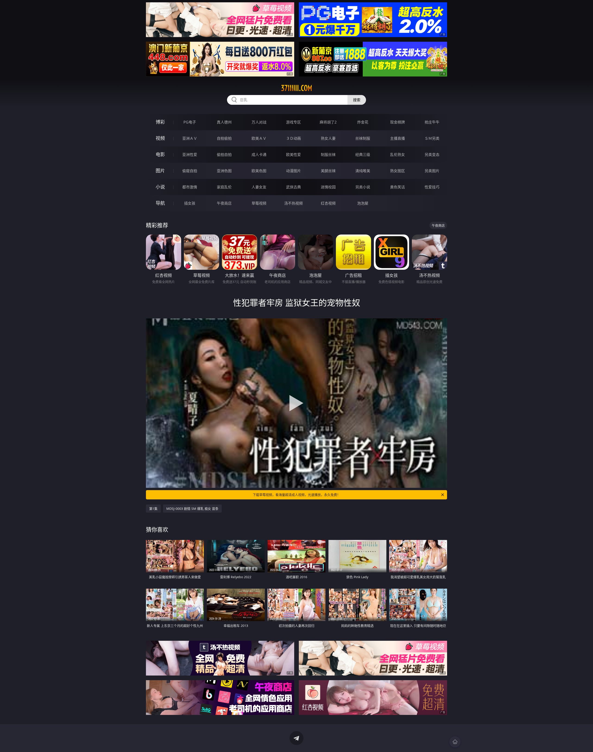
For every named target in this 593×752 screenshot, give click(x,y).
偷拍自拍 (224, 154)
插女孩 (189, 203)
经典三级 (362, 154)
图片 (160, 171)
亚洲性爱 (189, 154)
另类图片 (432, 170)
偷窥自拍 (189, 170)
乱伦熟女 (397, 154)
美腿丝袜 (328, 170)
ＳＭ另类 (432, 138)
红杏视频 (328, 203)
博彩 (160, 122)
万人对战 (259, 122)
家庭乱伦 (224, 187)
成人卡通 (259, 154)
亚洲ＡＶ (189, 138)
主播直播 (397, 138)
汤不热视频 (293, 203)
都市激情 (189, 187)
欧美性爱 (293, 154)
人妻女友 (259, 187)
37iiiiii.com (296, 88)
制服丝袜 (328, 154)
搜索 (356, 99)
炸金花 (362, 122)
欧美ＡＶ (259, 138)
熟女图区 (397, 170)
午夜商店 (224, 203)
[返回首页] (455, 741)
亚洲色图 (224, 170)
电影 (160, 154)
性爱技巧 (432, 187)
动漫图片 (293, 170)
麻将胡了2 (328, 122)
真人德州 (224, 122)
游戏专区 (293, 122)
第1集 (153, 508)
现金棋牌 (397, 122)
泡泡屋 (362, 203)
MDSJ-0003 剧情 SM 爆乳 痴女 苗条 (192, 508)
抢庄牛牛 (432, 122)
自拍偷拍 (224, 138)
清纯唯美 (362, 170)
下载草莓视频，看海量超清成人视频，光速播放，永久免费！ (296, 494)
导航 (160, 203)
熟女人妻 (328, 138)
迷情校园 (328, 187)
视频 (160, 138)
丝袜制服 (362, 138)
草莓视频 (259, 203)
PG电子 (189, 122)
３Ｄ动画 (293, 138)
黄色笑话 (397, 187)
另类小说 (362, 187)
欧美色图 (259, 170)
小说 (160, 187)
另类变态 (432, 154)
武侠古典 (293, 187)
